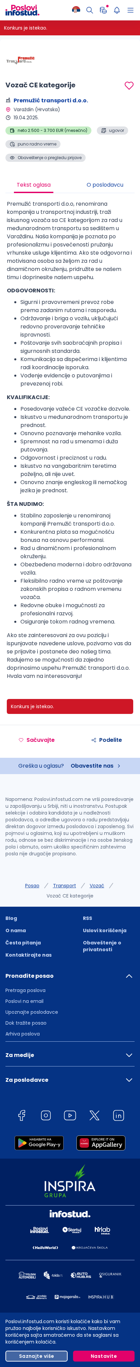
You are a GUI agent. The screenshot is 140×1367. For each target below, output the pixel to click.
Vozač (97, 885)
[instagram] (46, 1117)
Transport (64, 885)
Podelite (110, 740)
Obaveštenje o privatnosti (102, 946)
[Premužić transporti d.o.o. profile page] (22, 61)
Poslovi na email (24, 1001)
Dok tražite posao (26, 1023)
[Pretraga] (90, 10)
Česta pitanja (23, 942)
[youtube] (70, 1117)
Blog (11, 918)
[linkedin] (118, 1117)
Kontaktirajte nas (28, 955)
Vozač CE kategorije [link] (70, 895)
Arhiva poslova (22, 1033)
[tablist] (70, 185)
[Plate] (103, 10)
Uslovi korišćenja (104, 930)
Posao (32, 885)
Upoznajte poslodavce (31, 1012)
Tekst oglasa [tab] (34, 185)
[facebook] (21, 1117)
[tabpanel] (70, 442)
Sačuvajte (41, 740)
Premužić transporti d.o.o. (51, 100)
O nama (15, 930)
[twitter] (94, 1117)
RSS (87, 918)
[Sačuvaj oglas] (129, 85)
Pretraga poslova (25, 990)
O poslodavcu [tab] (105, 185)
